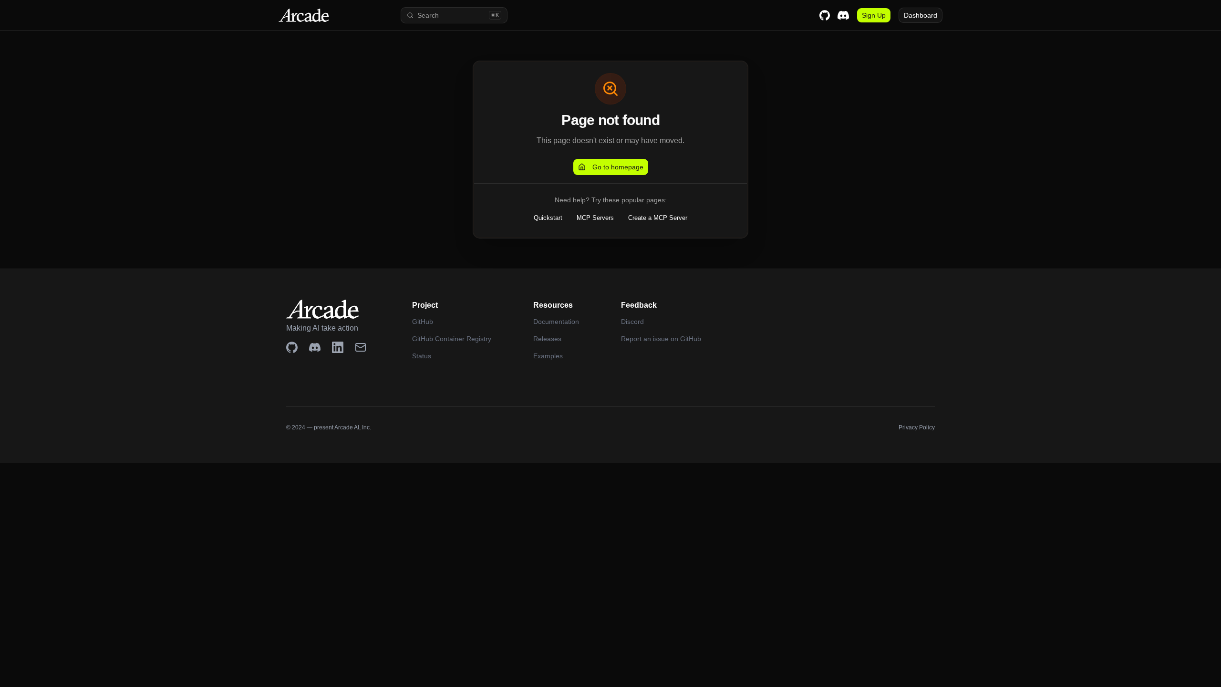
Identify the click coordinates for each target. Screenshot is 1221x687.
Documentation (556, 321)
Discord (632, 321)
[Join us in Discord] (315, 347)
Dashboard (920, 15)
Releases (547, 339)
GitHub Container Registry (451, 339)
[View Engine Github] (292, 347)
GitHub (422, 321)
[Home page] (319, 15)
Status (421, 356)
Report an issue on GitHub (661, 339)
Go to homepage (617, 167)
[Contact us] (360, 347)
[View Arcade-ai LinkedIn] (337, 347)
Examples (548, 356)
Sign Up (874, 15)
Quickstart (548, 217)
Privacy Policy (917, 427)
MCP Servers (595, 217)
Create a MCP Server (657, 217)
